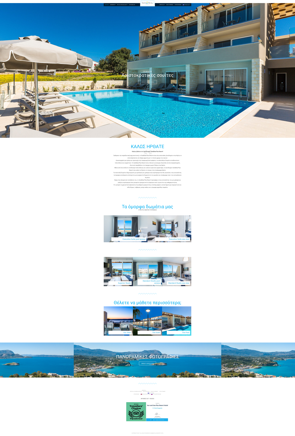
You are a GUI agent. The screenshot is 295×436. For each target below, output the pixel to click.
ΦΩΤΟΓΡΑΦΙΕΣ (169, 4)
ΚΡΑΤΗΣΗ (162, 4)
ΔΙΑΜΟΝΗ (112, 4)
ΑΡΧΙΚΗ (107, 4)
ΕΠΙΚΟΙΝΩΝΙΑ (178, 4)
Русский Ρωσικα (157, 394)
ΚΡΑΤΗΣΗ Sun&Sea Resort (136, 391)
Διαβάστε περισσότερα (147, 82)
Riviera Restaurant (122, 4)
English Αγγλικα (146, 394)
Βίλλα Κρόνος (146, 391)
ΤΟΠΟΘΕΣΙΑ (132, 4)
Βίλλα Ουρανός (154, 391)
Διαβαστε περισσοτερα (147, 363)
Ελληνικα (186, 4)
